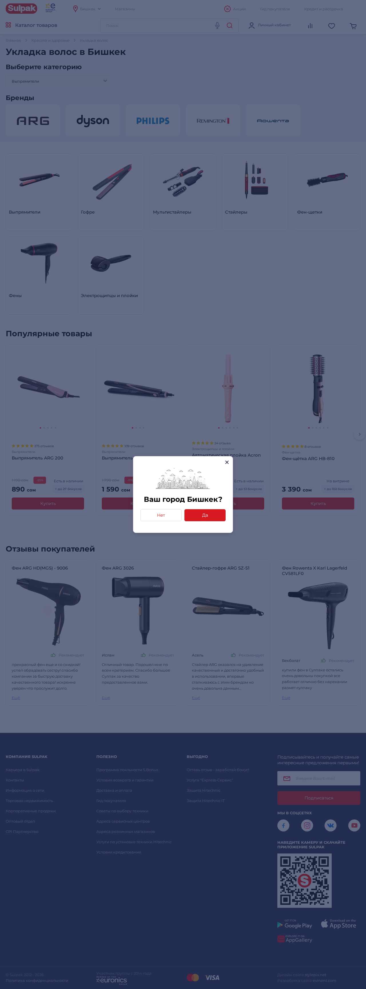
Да (205, 515)
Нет (161, 515)
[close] (226, 462)
